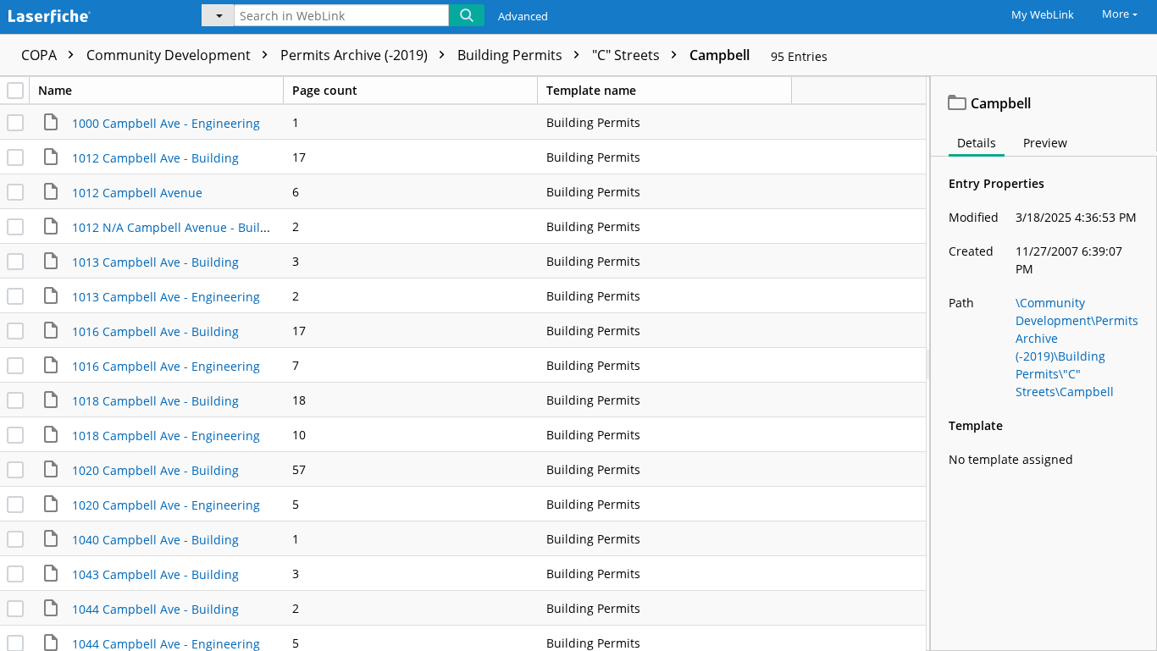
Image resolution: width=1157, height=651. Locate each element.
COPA (40, 55)
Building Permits (511, 55)
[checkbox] (15, 90)
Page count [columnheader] (324, 90)
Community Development (170, 55)
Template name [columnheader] (591, 90)
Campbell (719, 55)
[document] (1044, 363)
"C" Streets (627, 55)
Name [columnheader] (55, 90)
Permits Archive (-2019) (355, 55)
